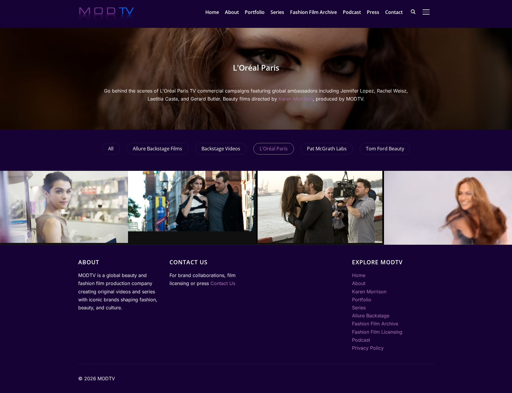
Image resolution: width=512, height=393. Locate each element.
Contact (394, 12)
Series (277, 12)
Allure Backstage (370, 316)
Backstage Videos (220, 148)
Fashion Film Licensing (377, 332)
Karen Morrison (296, 99)
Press (373, 12)
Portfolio (255, 12)
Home (212, 12)
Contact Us (222, 283)
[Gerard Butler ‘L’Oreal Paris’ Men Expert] (320, 207)
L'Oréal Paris (274, 148)
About (232, 12)
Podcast (352, 12)
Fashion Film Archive (313, 12)
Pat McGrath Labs (327, 148)
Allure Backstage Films (157, 148)
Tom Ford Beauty (385, 148)
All (110, 148)
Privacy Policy (368, 348)
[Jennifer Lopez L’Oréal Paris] (448, 208)
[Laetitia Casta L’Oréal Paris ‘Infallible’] (192, 201)
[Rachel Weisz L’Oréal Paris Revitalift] (64, 207)
